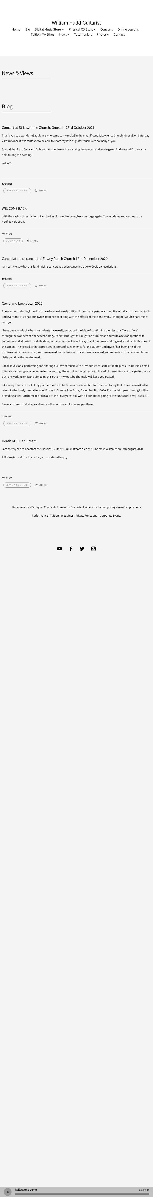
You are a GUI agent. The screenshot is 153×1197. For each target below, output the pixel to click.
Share (43, 190)
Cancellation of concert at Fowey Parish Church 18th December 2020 (55, 258)
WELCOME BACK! (15, 208)
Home (16, 29)
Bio (27, 29)
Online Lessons (128, 29)
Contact (119, 34)
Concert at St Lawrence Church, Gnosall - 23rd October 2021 (48, 127)
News (63, 34)
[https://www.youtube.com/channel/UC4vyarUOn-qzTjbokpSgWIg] (59, 549)
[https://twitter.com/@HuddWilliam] (82, 549)
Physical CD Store (81, 29)
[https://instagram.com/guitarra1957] (93, 549)
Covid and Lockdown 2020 (22, 303)
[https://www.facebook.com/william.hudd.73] (71, 549)
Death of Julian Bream (19, 441)
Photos (102, 34)
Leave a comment (17, 190)
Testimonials (83, 34)
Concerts (106, 29)
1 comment (13, 240)
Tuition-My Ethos (42, 34)
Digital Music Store (48, 29)
